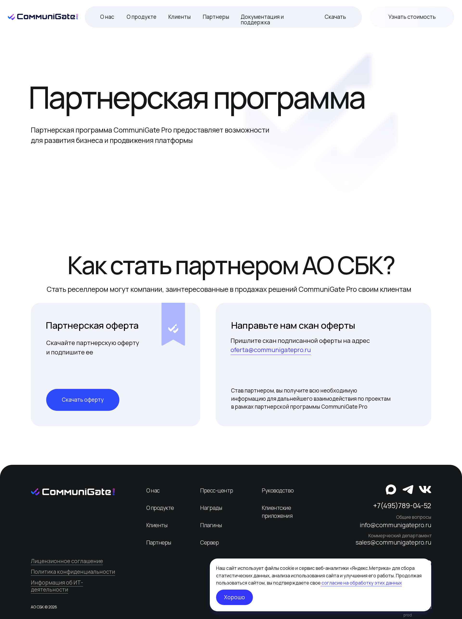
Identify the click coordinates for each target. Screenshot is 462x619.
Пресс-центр (216, 490)
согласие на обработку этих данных (361, 583)
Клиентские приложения (277, 512)
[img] (73, 491)
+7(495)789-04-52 (402, 505)
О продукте (141, 16)
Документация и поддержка (262, 19)
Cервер (209, 542)
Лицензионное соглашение (67, 561)
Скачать (335, 16)
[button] (412, 17)
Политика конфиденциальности (73, 571)
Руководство (278, 490)
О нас (107, 16)
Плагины (211, 525)
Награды (211, 508)
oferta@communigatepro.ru (271, 350)
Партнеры (216, 16)
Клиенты (179, 16)
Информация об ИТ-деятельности (57, 586)
